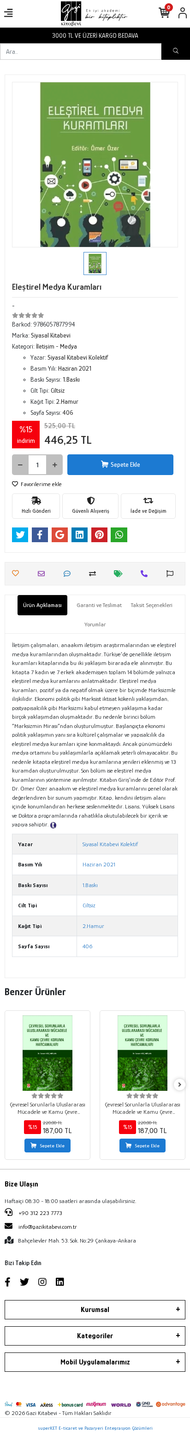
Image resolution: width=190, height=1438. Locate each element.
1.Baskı (90, 885)
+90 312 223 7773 (39, 1212)
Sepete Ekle (125, 464)
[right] (180, 1085)
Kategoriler (95, 1336)
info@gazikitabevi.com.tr (47, 1226)
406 (87, 946)
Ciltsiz (89, 905)
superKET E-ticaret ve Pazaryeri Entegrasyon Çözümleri (95, 1428)
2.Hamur (93, 925)
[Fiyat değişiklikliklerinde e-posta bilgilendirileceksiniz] (121, 573)
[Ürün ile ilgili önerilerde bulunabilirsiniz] (172, 573)
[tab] (42, 605)
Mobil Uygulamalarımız (95, 1362)
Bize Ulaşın (21, 1184)
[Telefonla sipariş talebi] (146, 573)
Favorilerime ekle (40, 484)
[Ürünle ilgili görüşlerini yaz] (69, 573)
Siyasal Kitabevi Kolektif (110, 844)
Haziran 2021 (99, 864)
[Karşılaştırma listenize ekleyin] (95, 573)
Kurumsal (95, 1310)
